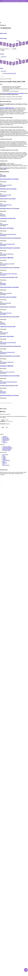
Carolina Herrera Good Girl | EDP (7, 218)
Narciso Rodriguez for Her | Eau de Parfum (9, 267)
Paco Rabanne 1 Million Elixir (6, 257)
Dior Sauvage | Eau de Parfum (7, 228)
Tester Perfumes (5, 168)
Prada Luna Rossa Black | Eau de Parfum (9, 179)
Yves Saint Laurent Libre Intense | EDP (9, 277)
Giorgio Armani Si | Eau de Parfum (8, 198)
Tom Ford (5, 93)
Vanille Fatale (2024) (11, 93)
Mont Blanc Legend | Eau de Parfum (8, 188)
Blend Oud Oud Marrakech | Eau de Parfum (10, 247)
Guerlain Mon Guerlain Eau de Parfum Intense (10, 238)
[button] (14, 403)
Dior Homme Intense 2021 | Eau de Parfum (9, 208)
